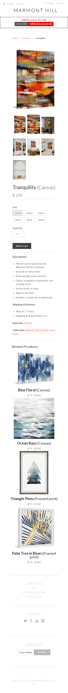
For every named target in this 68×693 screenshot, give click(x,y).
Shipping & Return (34, 592)
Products (26, 38)
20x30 (41, 213)
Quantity (17, 228)
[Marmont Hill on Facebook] (31, 620)
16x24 (29, 213)
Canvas (28, 322)
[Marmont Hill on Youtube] (37, 620)
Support (20, 3)
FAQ (34, 587)
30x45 (29, 220)
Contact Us (34, 583)
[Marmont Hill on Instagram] (42, 620)
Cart (62, 3)
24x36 (18, 220)
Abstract (30, 330)
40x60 (41, 220)
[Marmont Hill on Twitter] (25, 620)
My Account (34, 596)
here (45, 316)
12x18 (18, 213)
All (37, 330)
